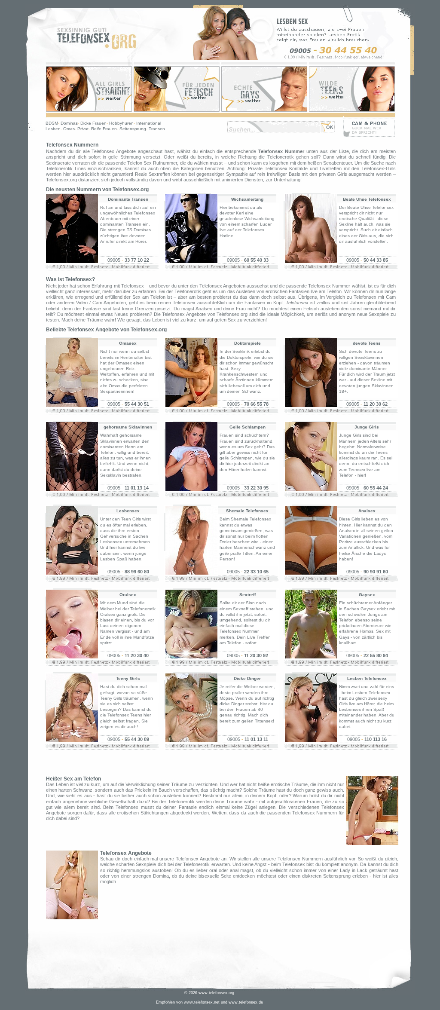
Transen (157, 128)
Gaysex (367, 594)
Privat (83, 128)
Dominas (69, 123)
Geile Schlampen (247, 427)
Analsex (367, 510)
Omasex (128, 343)
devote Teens (367, 343)
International (148, 123)
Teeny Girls (128, 678)
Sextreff (247, 594)
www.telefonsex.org (216, 993)
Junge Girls (366, 427)
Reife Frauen (104, 128)
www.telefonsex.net (202, 1002)
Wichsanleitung (247, 199)
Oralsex (127, 594)
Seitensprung (132, 128)
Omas (69, 128)
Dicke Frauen (93, 123)
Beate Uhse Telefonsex (367, 199)
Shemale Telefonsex (247, 510)
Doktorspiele (247, 343)
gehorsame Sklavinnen (128, 427)
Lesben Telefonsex (367, 678)
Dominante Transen (128, 199)
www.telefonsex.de (246, 1002)
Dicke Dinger (247, 678)
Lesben (53, 128)
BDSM (52, 123)
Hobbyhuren (121, 123)
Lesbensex (128, 510)
